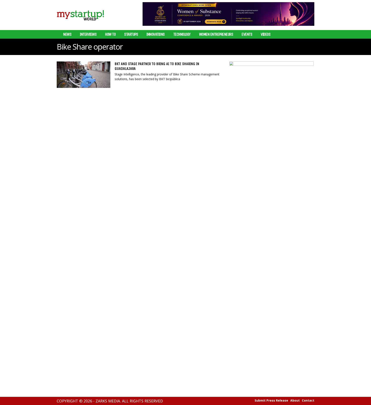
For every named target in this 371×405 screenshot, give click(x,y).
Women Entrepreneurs (216, 34)
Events (247, 34)
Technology (181, 34)
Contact (308, 400)
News (67, 34)
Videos (265, 34)
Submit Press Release (271, 400)
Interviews (88, 34)
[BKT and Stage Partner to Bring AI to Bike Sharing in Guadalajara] (83, 74)
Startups (131, 34)
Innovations (155, 34)
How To (110, 34)
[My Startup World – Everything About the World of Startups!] (80, 23)
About (295, 400)
